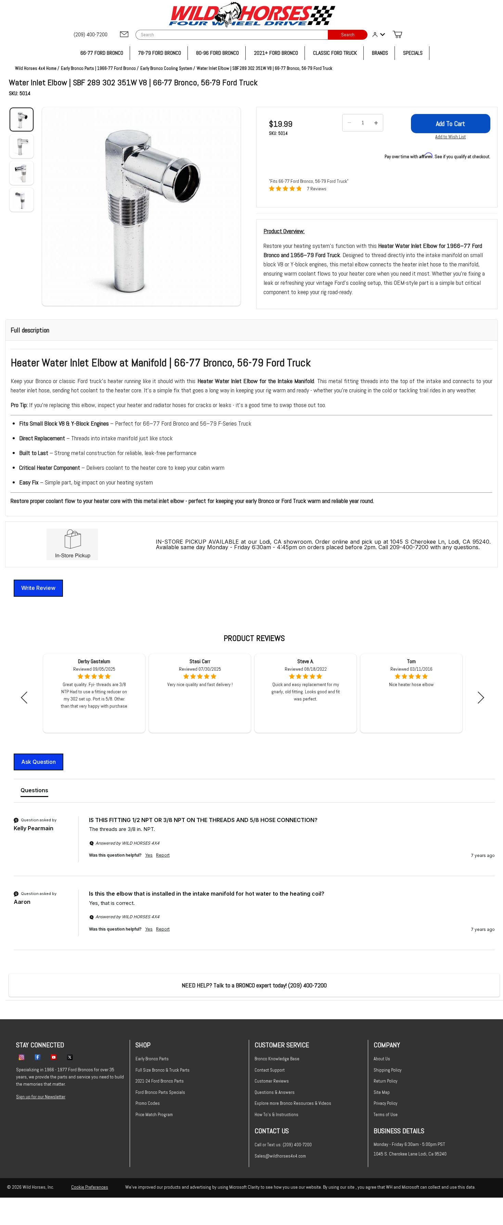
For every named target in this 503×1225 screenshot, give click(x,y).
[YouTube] (53, 1057)
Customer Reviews (272, 1081)
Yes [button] (149, 855)
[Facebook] (37, 1057)
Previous (27, 698)
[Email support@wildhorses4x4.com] (124, 34)
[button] (141, 206)
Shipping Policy (387, 1070)
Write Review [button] (38, 587)
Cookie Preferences (89, 1187)
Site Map (382, 1092)
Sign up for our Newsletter (40, 1097)
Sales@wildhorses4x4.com (280, 1156)
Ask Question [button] (38, 761)
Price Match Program (154, 1114)
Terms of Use (386, 1114)
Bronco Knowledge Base (277, 1059)
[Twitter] (69, 1057)
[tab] (34, 791)
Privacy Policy (385, 1103)
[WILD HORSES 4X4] (251, 14)
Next (478, 698)
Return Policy (385, 1081)
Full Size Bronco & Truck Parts (163, 1070)
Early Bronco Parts (152, 1059)
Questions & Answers (275, 1092)
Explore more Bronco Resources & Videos (293, 1103)
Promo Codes (148, 1103)
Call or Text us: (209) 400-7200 (283, 1145)
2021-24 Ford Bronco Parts (160, 1081)
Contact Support (270, 1070)
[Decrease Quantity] (349, 122)
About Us (382, 1059)
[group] (254, 846)
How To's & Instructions (276, 1114)
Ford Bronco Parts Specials (160, 1092)
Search (347, 35)
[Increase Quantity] (376, 122)
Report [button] (163, 855)
